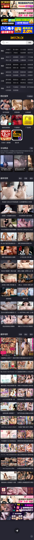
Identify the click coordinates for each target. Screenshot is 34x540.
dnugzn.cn (17, 38)
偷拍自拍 (15, 64)
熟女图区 (23, 75)
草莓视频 (23, 87)
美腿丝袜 (8, 75)
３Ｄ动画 (30, 57)
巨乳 (25, 178)
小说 (2, 81)
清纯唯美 (15, 75)
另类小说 (15, 83)
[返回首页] (32, 536)
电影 (2, 66)
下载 (31, 148)
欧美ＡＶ (23, 57)
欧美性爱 (30, 64)
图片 (2, 73)
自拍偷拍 (15, 57)
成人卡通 (23, 64)
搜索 (29, 42)
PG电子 (8, 49)
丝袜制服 (15, 60)
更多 (31, 178)
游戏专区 (30, 49)
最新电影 (4, 334)
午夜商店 (15, 87)
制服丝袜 (8, 68)
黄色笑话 (23, 83)
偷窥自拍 (8, 72)
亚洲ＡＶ (8, 57)
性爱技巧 (30, 83)
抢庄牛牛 (30, 53)
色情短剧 (15, 90)
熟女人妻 (8, 60)
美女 (20, 178)
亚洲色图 (15, 72)
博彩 (2, 51)
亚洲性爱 (8, 64)
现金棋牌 (23, 53)
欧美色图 (23, 72)
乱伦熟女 (23, 68)
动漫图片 (30, 72)
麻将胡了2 (8, 53)
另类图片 (30, 75)
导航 (2, 88)
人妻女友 (23, 79)
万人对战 (23, 49)
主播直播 (23, 60)
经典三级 (15, 68)
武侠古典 (30, 79)
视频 (2, 58)
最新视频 (4, 178)
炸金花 (16, 53)
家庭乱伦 (15, 79)
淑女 (25, 334)
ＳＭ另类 (30, 60)
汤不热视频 (30, 87)
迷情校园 (8, 83)
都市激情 (8, 79)
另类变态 (30, 68)
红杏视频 (8, 90)
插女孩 (8, 87)
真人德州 (15, 49)
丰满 (20, 334)
